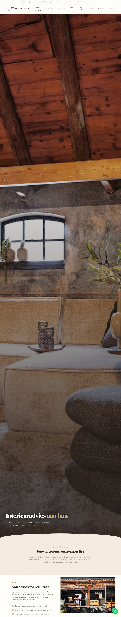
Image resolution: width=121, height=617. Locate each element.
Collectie (50, 9)
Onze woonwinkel (37, 9)
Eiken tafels (71, 9)
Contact (110, 9)
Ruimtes (92, 9)
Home (29, 9)
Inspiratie (101, 9)
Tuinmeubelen (61, 9)
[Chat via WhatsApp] (115, 611)
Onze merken (81, 9)
